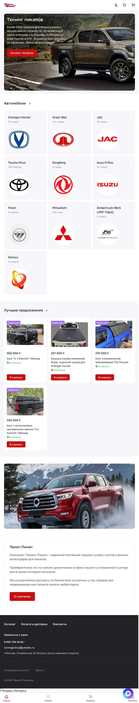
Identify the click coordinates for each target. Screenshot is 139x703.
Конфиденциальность (17, 670)
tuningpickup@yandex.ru (19, 647)
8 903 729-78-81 (13, 641)
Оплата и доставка (34, 624)
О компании (22, 596)
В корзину (16, 377)
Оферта (39, 670)
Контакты (60, 624)
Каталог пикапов (22, 53)
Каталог (10, 624)
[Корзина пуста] (133, 5)
